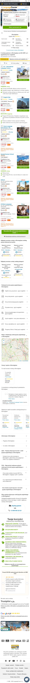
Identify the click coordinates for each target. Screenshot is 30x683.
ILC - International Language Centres (7, 250)
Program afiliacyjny (21, 674)
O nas (16, 668)
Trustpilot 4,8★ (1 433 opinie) (10, 4)
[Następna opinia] (27, 582)
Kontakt (21, 668)
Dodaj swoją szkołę (15, 677)
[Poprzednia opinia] (3, 582)
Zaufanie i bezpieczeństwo (9, 674)
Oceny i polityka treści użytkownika (14, 671)
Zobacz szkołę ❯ (23, 79)
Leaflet (20, 360)
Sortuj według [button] (16, 63)
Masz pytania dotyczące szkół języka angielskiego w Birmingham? (15, 495)
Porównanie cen (4, 59)
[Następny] (28, 58)
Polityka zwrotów (19, 665)
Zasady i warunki (10, 665)
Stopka (26, 668)
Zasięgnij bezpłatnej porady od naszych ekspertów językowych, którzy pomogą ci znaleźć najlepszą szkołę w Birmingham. (14, 500)
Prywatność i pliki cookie (7, 668)
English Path (19, 269)
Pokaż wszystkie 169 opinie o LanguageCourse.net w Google (14, 616)
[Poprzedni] (1, 58)
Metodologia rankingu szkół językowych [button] (15, 236)
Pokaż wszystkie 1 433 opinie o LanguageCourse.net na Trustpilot (15, 606)
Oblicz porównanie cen (15, 27)
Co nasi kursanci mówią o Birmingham (15, 50)
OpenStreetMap (25, 360)
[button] (1, 1)
